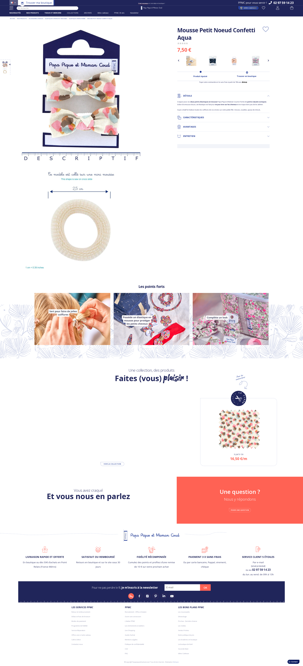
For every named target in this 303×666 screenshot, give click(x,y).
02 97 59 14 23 (261, 570)
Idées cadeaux (102, 13)
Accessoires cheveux (36, 18)
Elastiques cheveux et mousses (56, 18)
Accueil (12, 18)
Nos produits (22, 18)
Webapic (176, 662)
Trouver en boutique (246, 76)
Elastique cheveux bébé (77, 18)
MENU (11, 9)
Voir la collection (112, 464)
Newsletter (134, 13)
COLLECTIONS (72, 13)
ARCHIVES (88, 13)
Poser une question (240, 510)
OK (205, 587)
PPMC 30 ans (119, 13)
